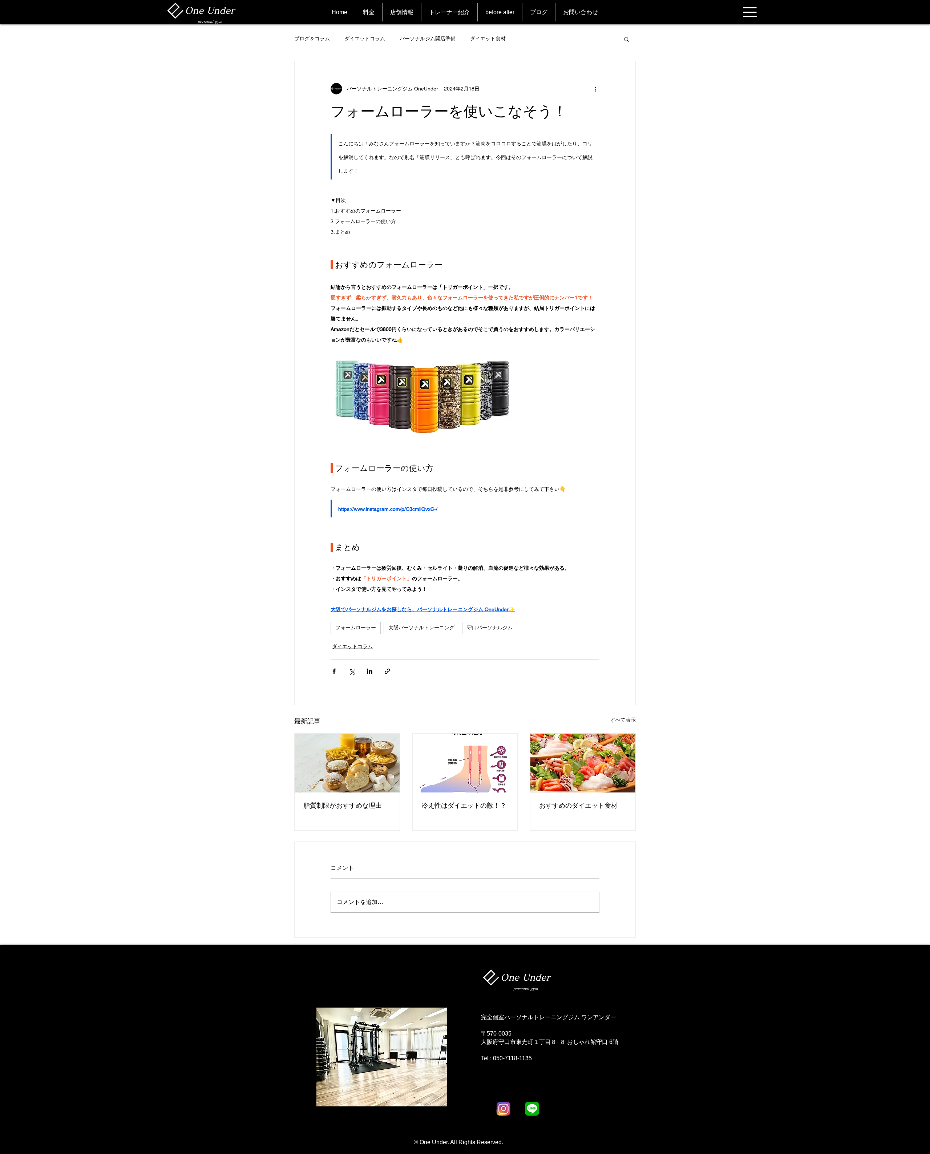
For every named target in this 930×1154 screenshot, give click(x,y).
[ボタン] (202, 12)
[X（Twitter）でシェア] (351, 671)
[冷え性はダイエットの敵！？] (465, 763)
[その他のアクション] (595, 88)
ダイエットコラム (364, 38)
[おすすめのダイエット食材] (582, 763)
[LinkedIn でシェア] (369, 671)
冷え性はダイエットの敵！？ (463, 805)
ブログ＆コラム (312, 38)
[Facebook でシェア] (334, 671)
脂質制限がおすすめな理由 (342, 805)
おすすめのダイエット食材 (578, 805)
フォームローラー (355, 627)
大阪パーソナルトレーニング (421, 627)
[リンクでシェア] (387, 671)
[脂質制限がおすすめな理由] (347, 763)
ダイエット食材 (488, 38)
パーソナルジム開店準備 (428, 38)
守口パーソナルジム (490, 627)
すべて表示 (623, 720)
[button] (750, 12)
